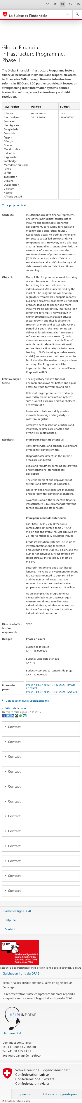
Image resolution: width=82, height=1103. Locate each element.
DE (47, 4)
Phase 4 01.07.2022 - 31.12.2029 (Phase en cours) (50, 686)
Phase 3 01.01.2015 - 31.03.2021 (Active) (51, 691)
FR (62, 4)
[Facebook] (4, 715)
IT (55, 4)
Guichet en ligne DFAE (17, 911)
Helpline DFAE (13, 1033)
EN (70, 4)
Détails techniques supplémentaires (27, 700)
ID (78, 4)
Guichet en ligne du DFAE (21, 973)
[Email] (24, 715)
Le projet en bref (15, 205)
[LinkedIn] (12, 715)
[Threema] (17, 715)
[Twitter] (8, 715)
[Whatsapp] (21, 715)
